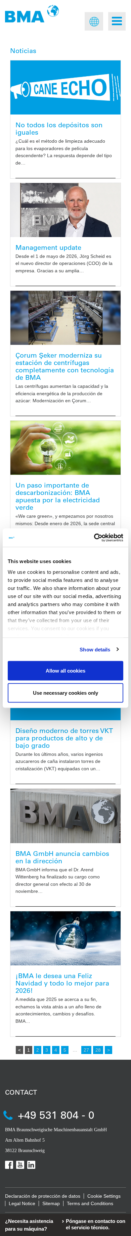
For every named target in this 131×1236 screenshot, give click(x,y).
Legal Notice (22, 1203)
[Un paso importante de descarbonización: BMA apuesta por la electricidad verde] (65, 448)
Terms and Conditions (90, 1203)
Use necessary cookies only (65, 692)
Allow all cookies (65, 671)
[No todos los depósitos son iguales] (65, 87)
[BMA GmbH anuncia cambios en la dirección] (65, 816)
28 (98, 1050)
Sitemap (51, 1203)
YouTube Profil (20, 1165)
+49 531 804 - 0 (56, 1114)
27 (86, 1050)
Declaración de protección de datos (42, 1196)
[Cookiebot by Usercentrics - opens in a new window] (94, 537)
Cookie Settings (104, 1196)
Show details (95, 649)
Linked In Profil (31, 1165)
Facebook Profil (9, 1165)
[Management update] (65, 210)
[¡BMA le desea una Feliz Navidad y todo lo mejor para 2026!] (65, 938)
